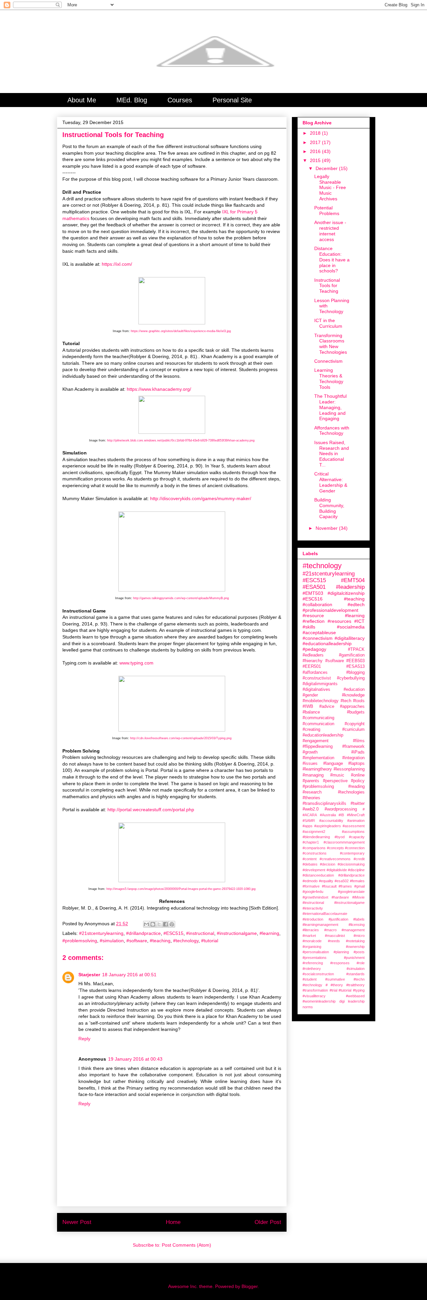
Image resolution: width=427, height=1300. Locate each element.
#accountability (331, 821)
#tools (359, 701)
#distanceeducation (318, 875)
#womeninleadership (319, 1001)
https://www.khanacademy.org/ (159, 389)
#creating (311, 729)
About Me (81, 100)
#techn (359, 979)
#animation (356, 821)
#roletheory (312, 969)
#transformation (315, 990)
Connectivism (328, 361)
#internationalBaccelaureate (325, 914)
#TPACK (356, 649)
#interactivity (313, 908)
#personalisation (316, 952)
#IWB (308, 706)
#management (353, 930)
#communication (318, 724)
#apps (308, 826)
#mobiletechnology (321, 701)
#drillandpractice (143, 933)
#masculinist (335, 936)
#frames (345, 886)
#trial (333, 990)
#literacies (311, 930)
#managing (313, 775)
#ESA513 (355, 666)
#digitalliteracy (350, 638)
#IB (341, 815)
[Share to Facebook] (165, 924)
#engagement (316, 741)
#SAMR (309, 821)
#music (337, 775)
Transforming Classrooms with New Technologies (330, 344)
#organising (312, 947)
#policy (358, 781)
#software (136, 940)
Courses (179, 100)
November (327, 528)
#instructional (200, 933)
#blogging (355, 672)
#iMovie (358, 897)
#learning (269, 933)
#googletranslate (351, 892)
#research (312, 792)
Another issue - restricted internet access (330, 231)
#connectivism (318, 638)
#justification (338, 919)
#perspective (335, 781)
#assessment (354, 826)
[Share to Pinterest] (171, 924)
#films (359, 741)
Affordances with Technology (331, 430)
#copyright (355, 724)
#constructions (315, 853)
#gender (310, 695)
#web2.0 (311, 809)
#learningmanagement (320, 925)
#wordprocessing (341, 809)
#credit (359, 859)
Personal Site (232, 100)
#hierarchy (313, 661)
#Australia (328, 815)
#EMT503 (313, 593)
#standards (355, 974)
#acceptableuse (319, 632)
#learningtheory (317, 769)
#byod (340, 837)
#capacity (357, 837)
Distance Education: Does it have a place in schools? (332, 259)
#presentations (315, 958)
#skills (309, 626)
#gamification (352, 655)
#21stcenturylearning (101, 933)
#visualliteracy (314, 996)
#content (310, 859)
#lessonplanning (349, 769)
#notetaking (355, 941)
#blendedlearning (316, 837)
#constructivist (317, 678)
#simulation (112, 940)
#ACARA (310, 815)
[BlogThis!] (152, 924)
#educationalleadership (327, 643)
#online (358, 775)
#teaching (160, 940)
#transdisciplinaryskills (324, 803)
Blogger (250, 1286)
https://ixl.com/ (117, 264)
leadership (356, 1001)
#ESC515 (173, 933)
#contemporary (352, 853)
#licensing (357, 925)
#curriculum (353, 729)
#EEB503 (355, 661)
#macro (330, 930)
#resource (313, 615)
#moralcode (312, 941)
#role (361, 963)
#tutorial (209, 940)
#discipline (356, 870)
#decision (327, 864)
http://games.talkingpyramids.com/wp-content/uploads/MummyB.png (180, 598)
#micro (359, 936)
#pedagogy (314, 649)
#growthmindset (315, 897)
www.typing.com (136, 663)
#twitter (358, 803)
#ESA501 (314, 587)
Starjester (89, 974)
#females (357, 881)
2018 (316, 133)
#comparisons (314, 848)
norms (308, 1007)
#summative (335, 979)
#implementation (318, 758)
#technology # (315, 985)
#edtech (356, 604)
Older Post (268, 1222)
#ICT (359, 621)
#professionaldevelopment (330, 610)
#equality (326, 881)
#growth (310, 752)
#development (314, 870)
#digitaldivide (337, 870)
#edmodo (310, 881)
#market (309, 936)
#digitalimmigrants (320, 684)
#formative (311, 886)
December (327, 168)
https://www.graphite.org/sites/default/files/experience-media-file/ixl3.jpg (181, 331)
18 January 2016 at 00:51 (129, 974)
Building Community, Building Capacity (329, 508)
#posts (359, 952)
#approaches (352, 706)
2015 (316, 160)
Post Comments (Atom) (186, 1245)
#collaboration (317, 604)
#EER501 (312, 666)
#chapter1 (311, 842)
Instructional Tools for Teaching (327, 285)
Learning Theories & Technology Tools (328, 378)
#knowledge (353, 695)
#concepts (335, 848)
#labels (359, 919)
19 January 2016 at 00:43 (135, 1059)
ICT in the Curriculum (328, 323)
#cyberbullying (351, 678)
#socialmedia (351, 626)
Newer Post (76, 1222)
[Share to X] (159, 924)
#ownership (355, 947)
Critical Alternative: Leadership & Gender (330, 482)
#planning (341, 952)
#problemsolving (79, 940)
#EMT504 (353, 580)
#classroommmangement (344, 842)
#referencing (313, 963)
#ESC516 (313, 598)
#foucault (329, 886)
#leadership (350, 587)
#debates (310, 864)
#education (354, 689)
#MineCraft (356, 815)
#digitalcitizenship (346, 593)
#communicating (318, 718)
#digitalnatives (316, 689)
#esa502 (342, 881)
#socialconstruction (318, 974)
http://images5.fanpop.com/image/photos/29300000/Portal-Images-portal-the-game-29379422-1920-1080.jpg (181, 889)
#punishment (354, 958)
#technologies (351, 792)
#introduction (313, 919)
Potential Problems (326, 210)
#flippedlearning (318, 746)
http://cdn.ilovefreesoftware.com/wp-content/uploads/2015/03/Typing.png (181, 738)
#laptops (356, 763)
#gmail (359, 886)
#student (310, 979)
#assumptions (353, 832)
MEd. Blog (131, 100)
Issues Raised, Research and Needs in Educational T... (331, 453)
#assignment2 (314, 832)
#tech (346, 701)
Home (173, 1222)
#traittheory (355, 985)
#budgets (356, 712)
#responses (340, 963)
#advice (326, 706)
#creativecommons (335, 859)
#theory (337, 985)
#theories (311, 798)
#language (333, 763)
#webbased (355, 996)
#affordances (315, 672)
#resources (339, 621)
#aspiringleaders (327, 826)
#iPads (358, 752)
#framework (353, 746)
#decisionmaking (351, 864)
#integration (353, 758)
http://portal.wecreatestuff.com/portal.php (150, 809)
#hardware (340, 897)
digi (342, 1001)
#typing (359, 990)
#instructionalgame (237, 933)
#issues (310, 763)
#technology (185, 940)
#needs (334, 941)
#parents (311, 781)
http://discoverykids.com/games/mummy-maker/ (200, 498)
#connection (355, 848)
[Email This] (146, 924)
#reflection (314, 621)
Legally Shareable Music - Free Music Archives (330, 187)
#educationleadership (323, 735)
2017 (316, 142)
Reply (84, 1038)
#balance (311, 712)
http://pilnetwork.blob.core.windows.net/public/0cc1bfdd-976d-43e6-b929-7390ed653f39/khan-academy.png (181, 440)
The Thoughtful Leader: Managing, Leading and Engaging (330, 407)
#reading (356, 786)
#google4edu (313, 892)
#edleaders (313, 655)
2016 (316, 151)
